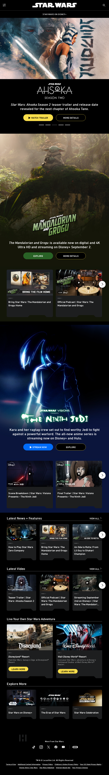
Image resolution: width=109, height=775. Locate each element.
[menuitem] (4, 5)
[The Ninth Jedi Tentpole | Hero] (54, 391)
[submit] (104, 5)
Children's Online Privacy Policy (66, 764)
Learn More (18, 669)
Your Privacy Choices (80, 767)
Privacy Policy (47, 764)
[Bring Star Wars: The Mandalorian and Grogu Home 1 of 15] (30, 283)
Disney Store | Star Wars (28, 767)
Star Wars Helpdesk (46, 767)
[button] (41, 125)
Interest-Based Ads (63, 767)
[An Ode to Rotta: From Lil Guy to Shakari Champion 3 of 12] (87, 532)
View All (94, 518)
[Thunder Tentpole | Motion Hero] (54, 200)
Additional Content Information (29, 764)
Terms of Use (11, 764)
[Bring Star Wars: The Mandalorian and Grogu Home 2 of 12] (54, 532)
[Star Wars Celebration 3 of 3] (87, 698)
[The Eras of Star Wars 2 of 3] (54, 698)
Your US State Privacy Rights (90, 764)
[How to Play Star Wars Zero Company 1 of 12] (21, 532)
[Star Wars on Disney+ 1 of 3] (21, 698)
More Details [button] (54, 111)
